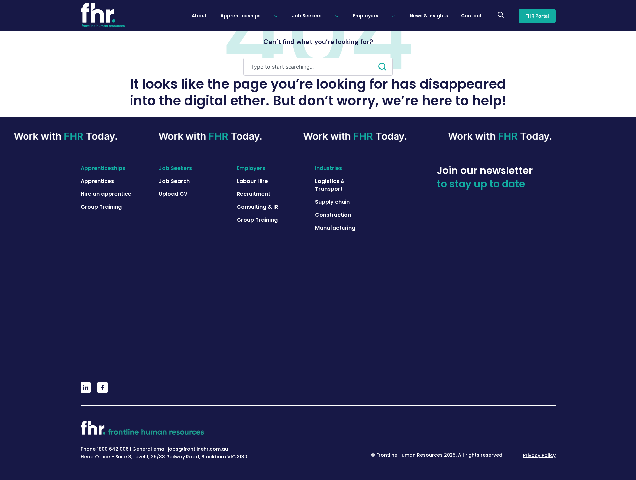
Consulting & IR (257, 207)
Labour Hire (252, 181)
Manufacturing (335, 228)
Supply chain (332, 202)
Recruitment (253, 194)
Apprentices (97, 181)
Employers (251, 168)
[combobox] (310, 67)
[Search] (385, 67)
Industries (328, 168)
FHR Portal (537, 16)
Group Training (101, 207)
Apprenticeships (103, 168)
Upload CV (173, 194)
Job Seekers (175, 168)
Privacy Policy (539, 455)
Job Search (174, 181)
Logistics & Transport (330, 185)
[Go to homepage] (103, 16)
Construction (333, 215)
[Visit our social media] (86, 390)
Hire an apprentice (106, 194)
